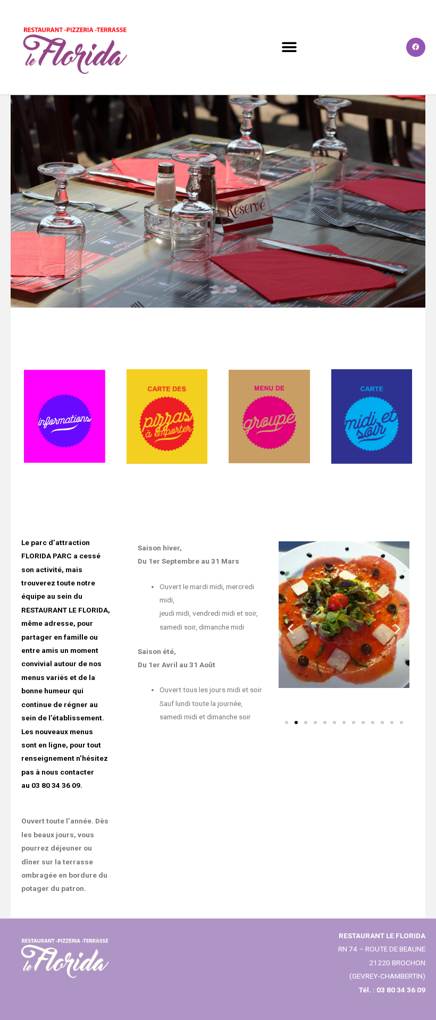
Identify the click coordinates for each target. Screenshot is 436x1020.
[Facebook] (415, 47)
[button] (289, 47)
